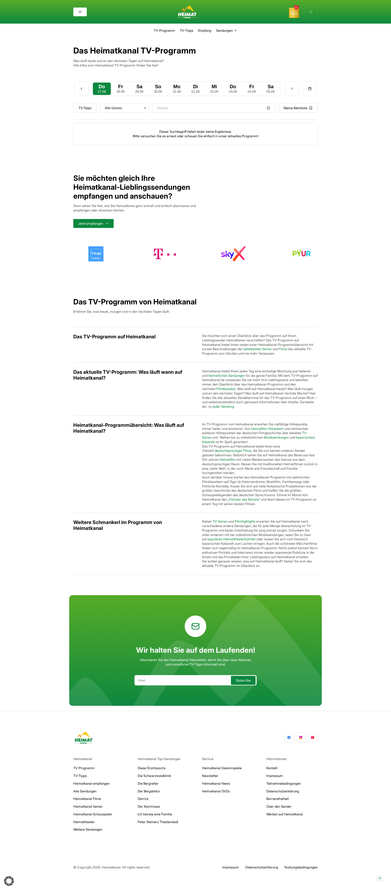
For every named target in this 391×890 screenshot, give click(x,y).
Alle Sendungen (85, 791)
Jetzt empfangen (90, 223)
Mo (177, 88)
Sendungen (224, 30)
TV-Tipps (186, 30)
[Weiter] (292, 89)
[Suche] (311, 12)
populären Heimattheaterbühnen (232, 539)
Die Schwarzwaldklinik (154, 776)
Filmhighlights (245, 521)
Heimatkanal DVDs (216, 791)
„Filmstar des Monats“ (244, 499)
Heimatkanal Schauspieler (92, 814)
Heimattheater (84, 822)
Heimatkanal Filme (87, 799)
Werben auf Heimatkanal (284, 814)
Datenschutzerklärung (282, 791)
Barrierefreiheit (277, 799)
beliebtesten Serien (257, 349)
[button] (9, 881)
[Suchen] (268, 108)
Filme (283, 349)
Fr (120, 88)
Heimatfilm (227, 460)
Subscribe (243, 680)
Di (195, 88)
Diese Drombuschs (152, 768)
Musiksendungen (276, 437)
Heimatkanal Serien (87, 806)
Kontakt (271, 768)
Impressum (274, 776)
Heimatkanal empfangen (91, 783)
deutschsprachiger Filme (233, 451)
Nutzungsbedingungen (301, 867)
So (158, 88)
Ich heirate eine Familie (155, 814)
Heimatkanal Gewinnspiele (222, 768)
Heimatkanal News (216, 783)
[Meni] (80, 12)
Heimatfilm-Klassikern (267, 429)
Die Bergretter (148, 783)
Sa (139, 88)
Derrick (143, 799)
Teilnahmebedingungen (283, 783)
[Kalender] (309, 89)
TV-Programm (164, 30)
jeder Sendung (223, 406)
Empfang (204, 30)
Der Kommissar (149, 806)
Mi (214, 88)
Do (102, 88)
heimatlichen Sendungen (226, 376)
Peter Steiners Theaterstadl (158, 822)
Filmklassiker (226, 389)
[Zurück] (81, 89)
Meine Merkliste (295, 108)
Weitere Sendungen (87, 829)
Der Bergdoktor (149, 791)
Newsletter (210, 776)
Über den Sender (278, 806)
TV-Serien (220, 521)
